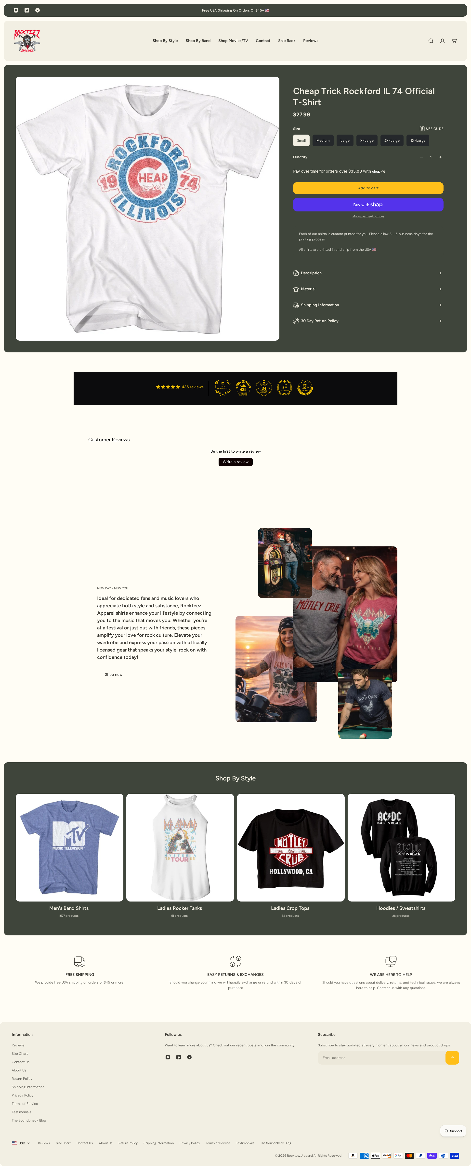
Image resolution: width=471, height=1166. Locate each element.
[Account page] (442, 40)
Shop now (113, 674)
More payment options (368, 216)
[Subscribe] (452, 1058)
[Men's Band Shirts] (69, 859)
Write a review (236, 461)
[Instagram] (16, 10)
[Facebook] (26, 10)
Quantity (300, 157)
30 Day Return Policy (320, 321)
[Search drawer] (431, 40)
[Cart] (454, 40)
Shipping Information (320, 305)
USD (22, 1143)
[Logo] (27, 41)
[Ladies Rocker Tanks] (180, 859)
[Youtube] (37, 10)
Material (308, 289)
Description (311, 273)
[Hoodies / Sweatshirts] (401, 859)
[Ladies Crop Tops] (291, 859)
